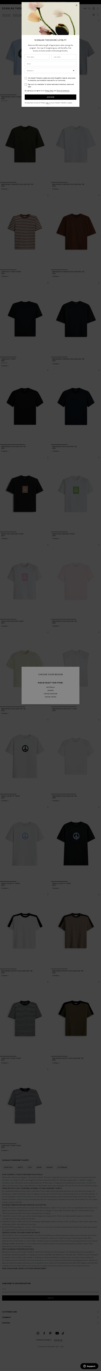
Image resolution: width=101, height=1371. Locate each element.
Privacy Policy (49, 90)
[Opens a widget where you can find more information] (89, 1366)
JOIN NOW (50, 97)
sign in (48, 103)
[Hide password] (73, 70)
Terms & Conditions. (63, 90)
